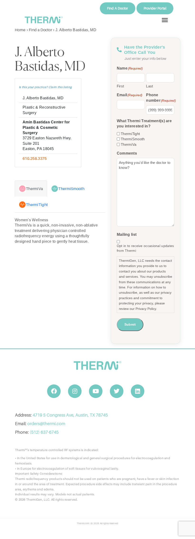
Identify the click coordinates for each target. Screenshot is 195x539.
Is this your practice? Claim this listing (45, 87)
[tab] (31, 189)
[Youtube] (96, 391)
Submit (130, 324)
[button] (165, 20)
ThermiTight (130, 134)
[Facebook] (54, 391)
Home (20, 29)
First (120, 86)
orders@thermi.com (46, 423)
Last (149, 86)
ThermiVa (128, 144)
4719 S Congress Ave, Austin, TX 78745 (70, 415)
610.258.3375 (35, 158)
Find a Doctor (40, 29)
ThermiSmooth (133, 139)
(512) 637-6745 (44, 432)
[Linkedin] (138, 391)
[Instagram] (75, 391)
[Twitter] (117, 391)
